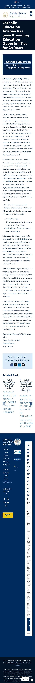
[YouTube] (5, 502)
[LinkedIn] (8, 502)
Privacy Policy (15, 663)
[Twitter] (8, 499)
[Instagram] (6, 506)
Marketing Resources (16, 5)
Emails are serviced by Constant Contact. (28, 610)
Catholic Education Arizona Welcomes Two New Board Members (9, 384)
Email (28, 502)
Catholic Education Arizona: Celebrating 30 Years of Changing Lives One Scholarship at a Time (26, 386)
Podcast (13, 7)
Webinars (7, 7)
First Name (28, 513)
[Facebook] (5, 499)
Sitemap (18, 665)
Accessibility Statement (25, 663)
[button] (4, 403)
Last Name (28, 524)
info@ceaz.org (7, 482)
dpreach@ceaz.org (9, 343)
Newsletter (27, 7)
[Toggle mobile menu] (31, 12)
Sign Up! (29, 624)
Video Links (26, 5)
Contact (19, 7)
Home (7, 5)
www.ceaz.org (14, 326)
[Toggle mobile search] (31, 15)
